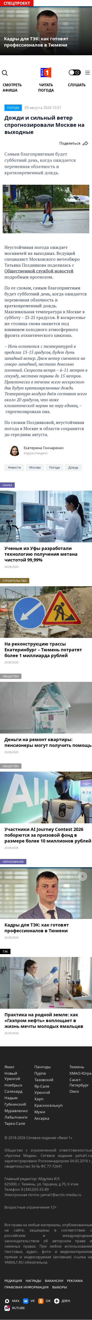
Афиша (10, 90)
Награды (33, 1280)
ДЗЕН (66, 1300)
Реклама (75, 1280)
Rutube (18, 1308)
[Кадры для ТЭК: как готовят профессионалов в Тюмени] (46, 893)
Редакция (13, 1280)
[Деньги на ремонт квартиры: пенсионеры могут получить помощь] (46, 708)
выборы (59, 1287)
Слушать (77, 84)
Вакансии (54, 1280)
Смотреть (12, 84)
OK (48, 1300)
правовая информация (26, 1287)
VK (33, 1300)
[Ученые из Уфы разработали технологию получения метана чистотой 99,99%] (46, 516)
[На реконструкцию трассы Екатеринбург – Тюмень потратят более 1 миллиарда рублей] (46, 612)
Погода (46, 90)
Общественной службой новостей (38, 271)
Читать (46, 84)
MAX (15, 1300)
